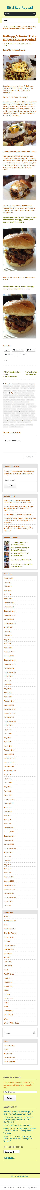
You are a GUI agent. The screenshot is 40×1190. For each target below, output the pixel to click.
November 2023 (9, 713)
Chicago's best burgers (23, 413)
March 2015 (8, 824)
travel (12, 424)
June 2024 (8, 684)
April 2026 (7, 594)
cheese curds (32, 406)
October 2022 (9, 766)
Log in (6, 1049)
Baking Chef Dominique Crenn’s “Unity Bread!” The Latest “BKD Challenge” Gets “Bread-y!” (18, 528)
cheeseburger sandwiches (24, 409)
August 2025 (8, 627)
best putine (30, 399)
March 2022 (8, 795)
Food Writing (24, 388)
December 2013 (9, 885)
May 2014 (7, 864)
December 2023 (9, 709)
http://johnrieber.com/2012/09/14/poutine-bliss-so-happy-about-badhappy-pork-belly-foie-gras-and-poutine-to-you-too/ (20, 219)
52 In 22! (7, 916)
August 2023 (8, 725)
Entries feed (8, 1053)
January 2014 (9, 881)
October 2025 (9, 619)
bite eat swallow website (21, 402)
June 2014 (8, 860)
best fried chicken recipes (18, 399)
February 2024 (9, 701)
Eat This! (16, 386)
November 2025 (9, 615)
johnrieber (11, 43)
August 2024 (8, 676)
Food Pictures (30, 386)
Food (23, 386)
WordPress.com (9, 1062)
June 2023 (8, 734)
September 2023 (10, 721)
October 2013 (9, 893)
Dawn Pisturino (16, 564)
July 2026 (7, 582)
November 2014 (9, 840)
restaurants (12, 422)
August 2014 (8, 852)
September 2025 (10, 623)
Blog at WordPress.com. (20, 1176)
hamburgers (27, 420)
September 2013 (10, 897)
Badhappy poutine (27, 393)
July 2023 (7, 729)
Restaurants (7, 390)
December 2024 (9, 660)
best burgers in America (15, 397)
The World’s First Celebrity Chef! (31, 373)
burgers (24, 406)
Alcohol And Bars (10, 921)
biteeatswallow (7, 404)
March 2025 (8, 648)
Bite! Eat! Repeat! (20, 7)
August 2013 (8, 901)
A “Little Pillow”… (26, 560)
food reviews (16, 418)
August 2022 (8, 774)
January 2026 (9, 607)
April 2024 (7, 693)
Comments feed (9, 1057)
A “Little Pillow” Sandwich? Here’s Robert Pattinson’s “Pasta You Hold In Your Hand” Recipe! (18, 508)
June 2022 (8, 783)
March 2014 (8, 873)
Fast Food (7, 961)
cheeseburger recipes (9, 409)
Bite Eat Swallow (22, 384)
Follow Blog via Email (11, 466)
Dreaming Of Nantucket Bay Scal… (19, 543)
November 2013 (9, 889)
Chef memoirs (9, 949)
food (7, 415)
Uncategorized (9, 1011)
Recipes (32, 388)
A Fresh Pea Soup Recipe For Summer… (18, 514)
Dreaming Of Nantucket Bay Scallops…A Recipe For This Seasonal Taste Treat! (18, 501)
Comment (29, 456)
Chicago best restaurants (27, 411)
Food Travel (15, 388)
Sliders (6, 1002)
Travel (14, 390)
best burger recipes (24, 395)
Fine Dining (8, 966)
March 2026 (8, 598)
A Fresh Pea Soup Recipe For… (21, 565)
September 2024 (10, 672)
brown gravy (29, 404)
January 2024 (9, 705)
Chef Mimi (14, 553)
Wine (6, 1019)
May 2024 (7, 688)
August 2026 (8, 578)
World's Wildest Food (11, 1023)
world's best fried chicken (16, 427)
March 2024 (8, 697)
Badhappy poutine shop (10, 395)
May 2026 (7, 590)
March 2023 (8, 746)
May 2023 (7, 738)
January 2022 (9, 803)
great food (18, 420)
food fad (31, 415)
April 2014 (7, 868)
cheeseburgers (8, 411)
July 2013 (7, 905)
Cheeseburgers (8, 386)
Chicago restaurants (9, 413)
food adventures (15, 415)
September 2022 (10, 770)
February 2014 (9, 877)
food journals (7, 418)
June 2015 (8, 811)
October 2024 (9, 668)
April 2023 (7, 742)
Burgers (31, 384)
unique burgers (20, 424)
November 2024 (9, 664)
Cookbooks (8, 953)
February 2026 (9, 603)
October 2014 (9, 844)
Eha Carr (14, 542)
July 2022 (7, 778)
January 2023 (9, 754)
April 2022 (7, 791)
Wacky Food (21, 390)
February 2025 (9, 652)
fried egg (11, 420)
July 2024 (7, 680)
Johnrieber (9, 1158)
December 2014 (9, 836)
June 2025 (8, 635)
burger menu (16, 406)
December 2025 (9, 611)
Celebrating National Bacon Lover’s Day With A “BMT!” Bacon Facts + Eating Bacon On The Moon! (20, 520)
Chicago (16, 411)
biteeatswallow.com (19, 404)
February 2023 (9, 750)
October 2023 (9, 717)
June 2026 (8, 586)
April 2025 (7, 643)
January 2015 (9, 832)
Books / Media (9, 937)
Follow (10, 486)
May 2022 (7, 787)
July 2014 (7, 856)
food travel (25, 418)
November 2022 (9, 762)
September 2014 (10, 848)
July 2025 (7, 631)
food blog (24, 415)
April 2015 (7, 819)
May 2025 (7, 639)
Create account (9, 1045)
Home (5, 27)
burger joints (7, 406)
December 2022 (9, 758)
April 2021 (7, 807)
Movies (6, 990)
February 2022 (9, 799)
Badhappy (17, 393)
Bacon (12, 27)
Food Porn (6, 388)
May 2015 (7, 815)
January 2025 (9, 656)
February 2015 (9, 828)
